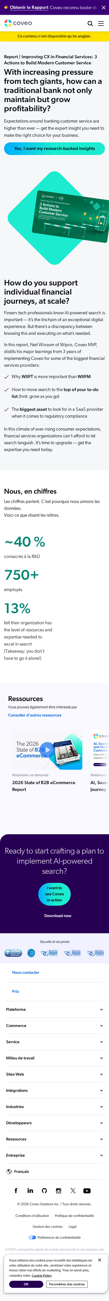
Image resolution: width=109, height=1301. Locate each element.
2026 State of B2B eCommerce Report (43, 786)
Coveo (18, 23)
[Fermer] (99, 1260)
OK (26, 1284)
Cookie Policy (42, 1275)
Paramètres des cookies (67, 1284)
